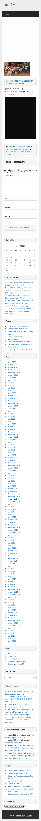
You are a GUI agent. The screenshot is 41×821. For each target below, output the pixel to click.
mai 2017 (11, 574)
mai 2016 (11, 605)
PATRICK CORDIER (15, 748)
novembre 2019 (14, 496)
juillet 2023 (12, 383)
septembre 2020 (14, 471)
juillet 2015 (12, 631)
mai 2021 (11, 450)
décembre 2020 (14, 463)
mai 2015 (11, 636)
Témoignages (23, 149)
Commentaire (9, 175)
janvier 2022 (12, 429)
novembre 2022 (14, 403)
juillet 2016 (12, 600)
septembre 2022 (14, 408)
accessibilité (13, 146)
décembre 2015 (14, 618)
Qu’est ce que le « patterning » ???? (20, 349)
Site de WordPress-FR (16, 664)
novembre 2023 (14, 372)
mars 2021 (12, 455)
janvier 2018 (12, 553)
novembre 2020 (14, 465)
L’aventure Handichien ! (16, 336)
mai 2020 (11, 481)
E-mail (7, 208)
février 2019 (12, 520)
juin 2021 (11, 447)
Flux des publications (15, 659)
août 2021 (12, 442)
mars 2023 (12, 393)
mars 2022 (12, 424)
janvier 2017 (12, 584)
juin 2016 (11, 602)
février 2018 (12, 551)
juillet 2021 (12, 445)
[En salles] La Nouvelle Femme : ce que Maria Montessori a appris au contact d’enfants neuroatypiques (19, 303)
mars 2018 (12, 548)
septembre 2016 (14, 594)
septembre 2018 (14, 533)
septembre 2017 (14, 563)
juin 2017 (11, 571)
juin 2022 (11, 416)
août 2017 (12, 566)
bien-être (29, 146)
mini (24, 152)
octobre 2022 (13, 406)
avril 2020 (12, 483)
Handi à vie (10, 5)
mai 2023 (11, 388)
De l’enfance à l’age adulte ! (18, 329)
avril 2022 (12, 421)
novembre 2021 (14, 434)
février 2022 (12, 427)
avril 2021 (12, 452)
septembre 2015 (14, 625)
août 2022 (12, 411)
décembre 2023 (14, 370)
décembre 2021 (14, 432)
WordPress (20, 816)
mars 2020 (12, 486)
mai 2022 (11, 419)
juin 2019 (11, 509)
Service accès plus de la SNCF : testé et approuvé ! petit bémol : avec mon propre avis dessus (20, 755)
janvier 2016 (12, 615)
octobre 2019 (13, 499)
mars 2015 (12, 641)
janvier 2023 (12, 398)
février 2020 (12, 489)
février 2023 (12, 396)
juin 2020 (11, 478)
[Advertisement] (20, 39)
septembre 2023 (14, 378)
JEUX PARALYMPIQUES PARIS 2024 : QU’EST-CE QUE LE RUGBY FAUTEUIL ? (18, 290)
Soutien (15, 149)
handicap (9, 149)
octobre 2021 (13, 437)
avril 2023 (12, 390)
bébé (11, 152)
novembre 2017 (14, 558)
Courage (29, 816)
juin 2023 (11, 385)
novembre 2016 (14, 589)
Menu (6, 14)
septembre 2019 (14, 501)
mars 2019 (12, 517)
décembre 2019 (14, 494)
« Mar (6, 270)
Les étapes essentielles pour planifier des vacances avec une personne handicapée (20, 311)
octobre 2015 (13, 623)
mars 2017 (12, 579)
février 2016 (12, 613)
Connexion (12, 656)
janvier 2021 (12, 460)
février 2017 (12, 582)
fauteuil (16, 152)
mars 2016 (12, 610)
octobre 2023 (13, 375)
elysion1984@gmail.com (13, 91)
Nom (6, 199)
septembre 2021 (14, 439)
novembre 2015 (14, 620)
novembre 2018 (14, 527)
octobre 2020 (13, 468)
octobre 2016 (13, 592)
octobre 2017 (13, 561)
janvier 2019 (12, 522)
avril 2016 (12, 607)
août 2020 (12, 473)
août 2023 (12, 380)
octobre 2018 (13, 530)
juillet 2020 (12, 476)
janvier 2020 (12, 491)
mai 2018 (11, 543)
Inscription (12, 654)
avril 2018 (12, 545)
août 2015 (12, 628)
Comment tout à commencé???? (19, 326)
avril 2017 (12, 576)
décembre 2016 (14, 587)
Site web (7, 217)
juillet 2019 (12, 507)
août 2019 (12, 504)
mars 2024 (12, 362)
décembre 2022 (14, 401)
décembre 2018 (14, 525)
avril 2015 (12, 638)
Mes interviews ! (14, 339)
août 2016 (12, 597)
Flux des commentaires (16, 661)
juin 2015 (11, 633)
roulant (8, 154)
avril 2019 (12, 514)
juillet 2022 (12, 414)
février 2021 (12, 458)
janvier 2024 (12, 367)
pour (28, 152)
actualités (21, 146)
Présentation (13, 347)
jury (21, 152)
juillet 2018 (12, 538)
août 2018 (12, 535)
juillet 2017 (12, 569)
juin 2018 (11, 540)
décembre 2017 (14, 556)
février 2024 (12, 365)
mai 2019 (11, 512)
